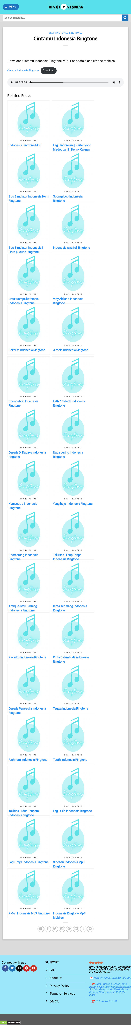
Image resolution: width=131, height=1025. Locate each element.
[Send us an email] (19, 968)
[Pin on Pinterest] (69, 929)
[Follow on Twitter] (12, 968)
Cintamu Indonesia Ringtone (23, 70)
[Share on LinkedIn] (76, 929)
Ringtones (75, 33)
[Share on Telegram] (90, 929)
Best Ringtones (58, 33)
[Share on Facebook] (48, 929)
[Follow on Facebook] (5, 968)
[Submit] (125, 18)
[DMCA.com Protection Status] (10, 1022)
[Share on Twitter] (55, 929)
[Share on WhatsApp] (41, 929)
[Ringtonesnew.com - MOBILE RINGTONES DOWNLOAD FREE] (65, 7)
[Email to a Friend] (62, 929)
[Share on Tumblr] (83, 929)
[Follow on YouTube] (33, 968)
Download (48, 70)
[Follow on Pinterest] (26, 968)
